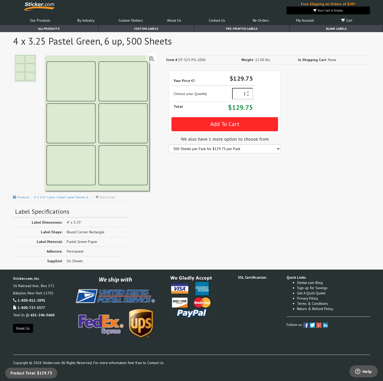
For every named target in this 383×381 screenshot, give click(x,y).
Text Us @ (33, 315)
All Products (49, 29)
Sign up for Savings (312, 287)
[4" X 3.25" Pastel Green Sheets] (25, 68)
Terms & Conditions (312, 303)
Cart (348, 20)
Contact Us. (155, 362)
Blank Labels (336, 29)
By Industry (86, 20)
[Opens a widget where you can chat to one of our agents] (363, 371)
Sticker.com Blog (310, 282)
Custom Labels (146, 29)
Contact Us (217, 20)
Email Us (23, 328)
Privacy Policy (307, 298)
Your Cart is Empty (330, 10)
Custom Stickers (131, 20)
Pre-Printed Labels (241, 29)
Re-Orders (261, 20)
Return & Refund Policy (315, 308)
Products (22, 197)
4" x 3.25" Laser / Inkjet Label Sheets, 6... (62, 197)
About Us (174, 20)
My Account (305, 20)
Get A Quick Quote (311, 293)
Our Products (40, 20)
